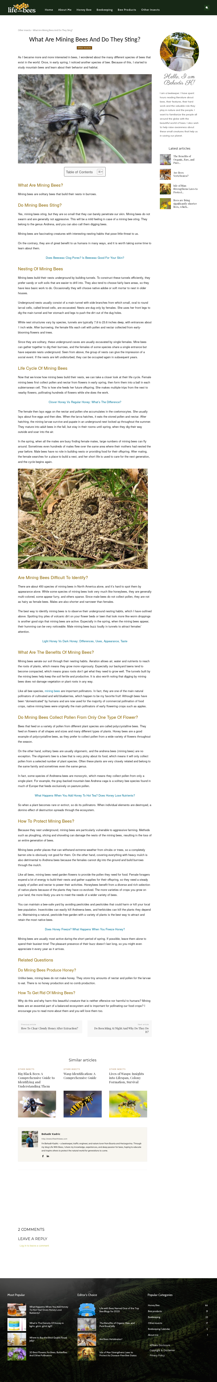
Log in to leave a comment (34, 1245)
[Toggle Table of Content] (98, 172)
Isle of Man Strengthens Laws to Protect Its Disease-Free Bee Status (118, 1354)
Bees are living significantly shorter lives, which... (185, 203)
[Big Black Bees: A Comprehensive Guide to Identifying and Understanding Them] (37, 1104)
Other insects (24, 30)
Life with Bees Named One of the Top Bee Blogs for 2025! (119, 1310)
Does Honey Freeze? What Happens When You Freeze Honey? (85, 929)
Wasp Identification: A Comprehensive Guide (80, 1075)
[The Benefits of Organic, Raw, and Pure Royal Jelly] (165, 159)
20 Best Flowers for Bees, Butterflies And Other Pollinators (48, 1354)
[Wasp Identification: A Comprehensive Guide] (83, 1104)
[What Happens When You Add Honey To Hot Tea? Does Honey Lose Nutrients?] (16, 1309)
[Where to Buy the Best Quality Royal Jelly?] (16, 1339)
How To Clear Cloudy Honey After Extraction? (49, 1028)
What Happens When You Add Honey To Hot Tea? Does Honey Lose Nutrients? (85, 795)
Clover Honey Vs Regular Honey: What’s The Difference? (85, 402)
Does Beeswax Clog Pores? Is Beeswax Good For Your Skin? (85, 257)
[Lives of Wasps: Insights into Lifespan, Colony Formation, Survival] (128, 1104)
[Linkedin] (47, 1155)
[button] (207, 7)
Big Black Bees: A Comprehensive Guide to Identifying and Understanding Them (36, 1079)
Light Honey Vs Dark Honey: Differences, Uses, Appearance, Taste (84, 641)
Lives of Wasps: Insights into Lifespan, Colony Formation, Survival (126, 1077)
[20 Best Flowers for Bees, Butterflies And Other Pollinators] (16, 1353)
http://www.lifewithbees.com (54, 1139)
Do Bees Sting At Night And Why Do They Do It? (121, 1030)
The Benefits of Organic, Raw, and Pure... (183, 159)
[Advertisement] (82, 1203)
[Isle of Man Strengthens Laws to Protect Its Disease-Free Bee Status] (165, 189)
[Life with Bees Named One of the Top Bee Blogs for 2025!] (86, 1309)
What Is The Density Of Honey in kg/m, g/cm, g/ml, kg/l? (46, 1325)
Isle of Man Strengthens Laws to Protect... (185, 189)
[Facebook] (43, 1155)
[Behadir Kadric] (30, 1144)
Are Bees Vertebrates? (181, 174)
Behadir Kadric (51, 1134)
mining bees (52, 691)
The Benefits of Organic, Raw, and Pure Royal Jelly (117, 1325)
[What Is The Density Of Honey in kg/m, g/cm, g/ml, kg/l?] (16, 1324)
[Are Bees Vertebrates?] (165, 174)
